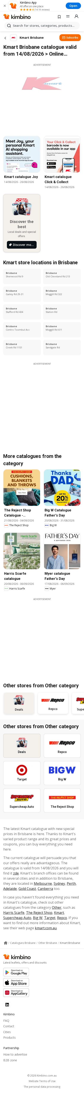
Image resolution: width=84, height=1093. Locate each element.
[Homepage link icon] (5, 943)
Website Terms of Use (42, 1081)
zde (16, 873)
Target (49, 917)
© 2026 (42, 1075)
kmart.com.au (46, 928)
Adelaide (10, 888)
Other (56, 907)
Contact (8, 1026)
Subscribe (72, 37)
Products (9, 1037)
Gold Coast (27, 888)
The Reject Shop (39, 912)
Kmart (59, 912)
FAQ (6, 1021)
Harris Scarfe (13, 912)
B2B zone (10, 1060)
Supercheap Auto (17, 917)
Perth (71, 883)
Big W (37, 917)
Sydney (59, 883)
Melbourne (43, 883)
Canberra (45, 888)
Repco (62, 917)
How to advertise (15, 1054)
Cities (7, 1032)
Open (73, 6)
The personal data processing (42, 1087)
